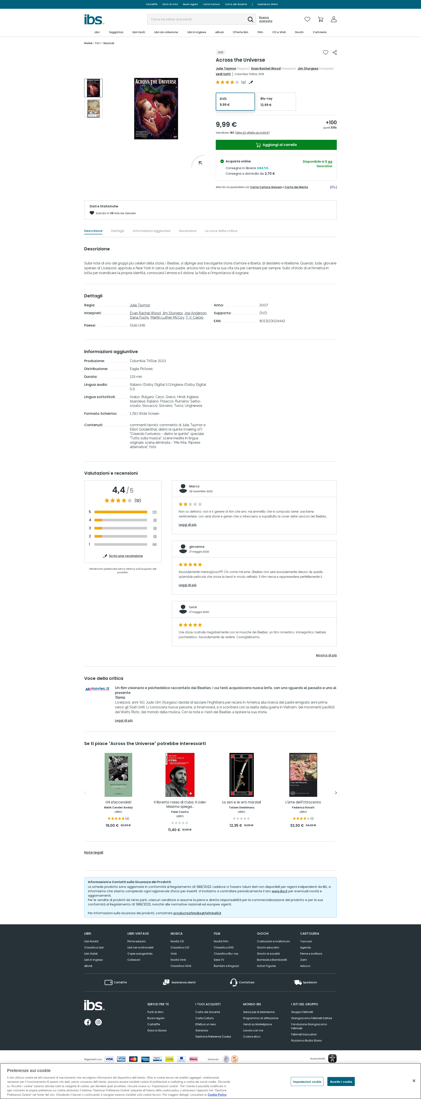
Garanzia (201, 1030)
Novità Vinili (178, 960)
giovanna (196, 546)
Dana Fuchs (139, 317)
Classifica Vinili (181, 966)
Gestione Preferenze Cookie (213, 1036)
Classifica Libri (94, 947)
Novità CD (177, 941)
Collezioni (133, 960)
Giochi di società (268, 953)
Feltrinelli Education (304, 1034)
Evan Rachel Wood (266, 68)
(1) (155, 520)
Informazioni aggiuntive (151, 231)
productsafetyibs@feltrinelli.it (197, 913)
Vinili (174, 953)
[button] (250, 19)
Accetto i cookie (341, 1081)
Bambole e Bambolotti (272, 960)
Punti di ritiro (170, 4)
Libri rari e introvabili (140, 947)
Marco (194, 486)
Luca (193, 607)
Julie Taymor (226, 68)
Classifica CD (180, 947)
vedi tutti (223, 74)
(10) (137, 500)
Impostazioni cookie (307, 1081)
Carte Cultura (211, 4)
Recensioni (187, 231)
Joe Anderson (195, 313)
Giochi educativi (268, 947)
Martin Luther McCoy (167, 317)
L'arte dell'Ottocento (303, 802)
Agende (305, 947)
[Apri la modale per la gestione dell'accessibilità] (332, 1058)
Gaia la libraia (157, 1030)
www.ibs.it (279, 891)
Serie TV (219, 960)
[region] (210, 1081)
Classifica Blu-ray (226, 953)
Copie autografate (139, 953)
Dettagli (117, 231)
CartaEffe (151, 4)
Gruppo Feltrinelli (302, 1012)
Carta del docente (236, 4)
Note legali (93, 852)
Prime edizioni (136, 941)
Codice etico (251, 1036)
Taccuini (306, 941)
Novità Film (221, 941)
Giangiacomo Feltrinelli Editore (311, 1018)
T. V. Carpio (194, 317)
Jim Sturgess (308, 68)
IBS (232, 133)
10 (243, 82)
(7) (154, 512)
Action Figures (266, 966)
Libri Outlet (91, 953)
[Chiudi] (414, 1080)
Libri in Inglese (93, 960)
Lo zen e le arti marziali (241, 802)
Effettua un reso (205, 1024)
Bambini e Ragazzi (226, 966)
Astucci (305, 966)
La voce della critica (221, 231)
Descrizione (93, 231)
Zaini (303, 960)
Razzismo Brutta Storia (306, 1040)
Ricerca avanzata (265, 19)
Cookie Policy (217, 1094)
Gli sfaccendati (118, 802)
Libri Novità (91, 941)
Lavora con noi (253, 1030)
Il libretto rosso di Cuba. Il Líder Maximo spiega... (180, 804)
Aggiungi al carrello (279, 144)
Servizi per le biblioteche (259, 1012)
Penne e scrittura (311, 953)
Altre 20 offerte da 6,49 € (252, 133)
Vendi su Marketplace (257, 1024)
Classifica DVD (224, 947)
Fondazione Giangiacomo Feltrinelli (309, 1026)
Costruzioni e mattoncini (273, 941)
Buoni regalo (190, 4)
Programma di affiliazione (260, 1018)
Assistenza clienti (267, 4)
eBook (88, 966)
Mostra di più (326, 655)
